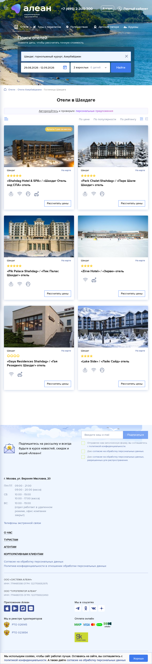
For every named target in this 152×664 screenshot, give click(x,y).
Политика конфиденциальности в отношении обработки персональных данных (55, 566)
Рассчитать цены (57, 203)
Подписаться (135, 435)
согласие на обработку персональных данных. (118, 451)
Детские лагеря (109, 27)
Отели (11, 90)
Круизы (133, 27)
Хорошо (138, 658)
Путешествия (79, 27)
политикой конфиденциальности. (107, 446)
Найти (121, 68)
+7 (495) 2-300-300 (77, 9)
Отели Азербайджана (30, 90)
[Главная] (5, 89)
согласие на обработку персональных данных (96, 660)
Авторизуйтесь (48, 111)
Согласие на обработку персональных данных (33, 561)
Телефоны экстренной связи (22, 523)
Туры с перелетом (49, 27)
